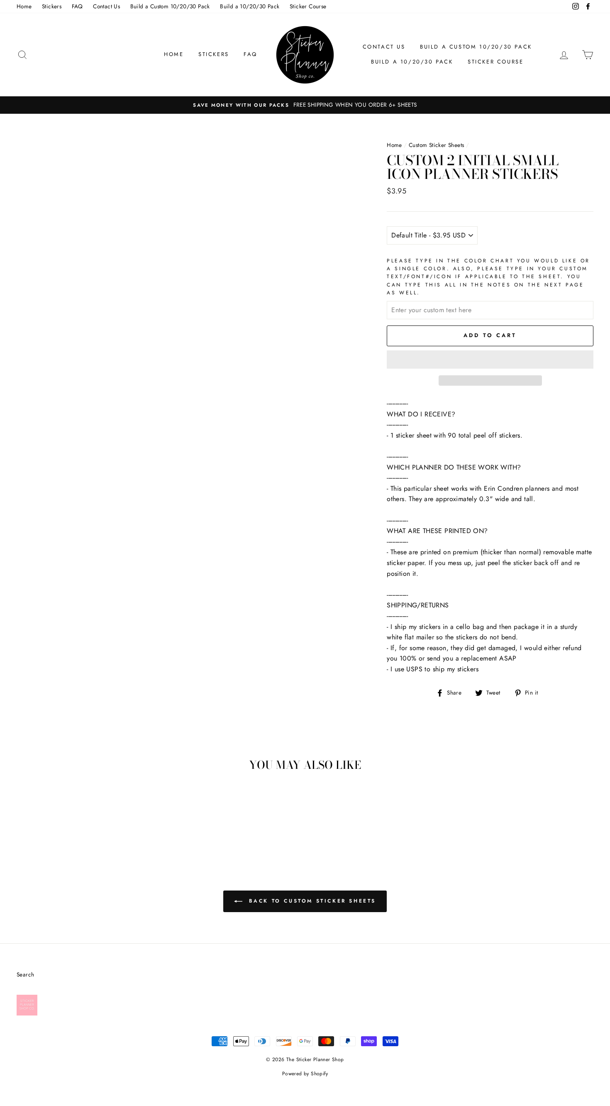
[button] (490, 359)
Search (25, 974)
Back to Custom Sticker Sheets (311, 901)
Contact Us (106, 6)
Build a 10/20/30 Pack (249, 6)
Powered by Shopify (305, 1073)
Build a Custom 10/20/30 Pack (170, 6)
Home (24, 6)
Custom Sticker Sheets (436, 145)
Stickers (51, 6)
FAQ (77, 6)
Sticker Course (308, 6)
